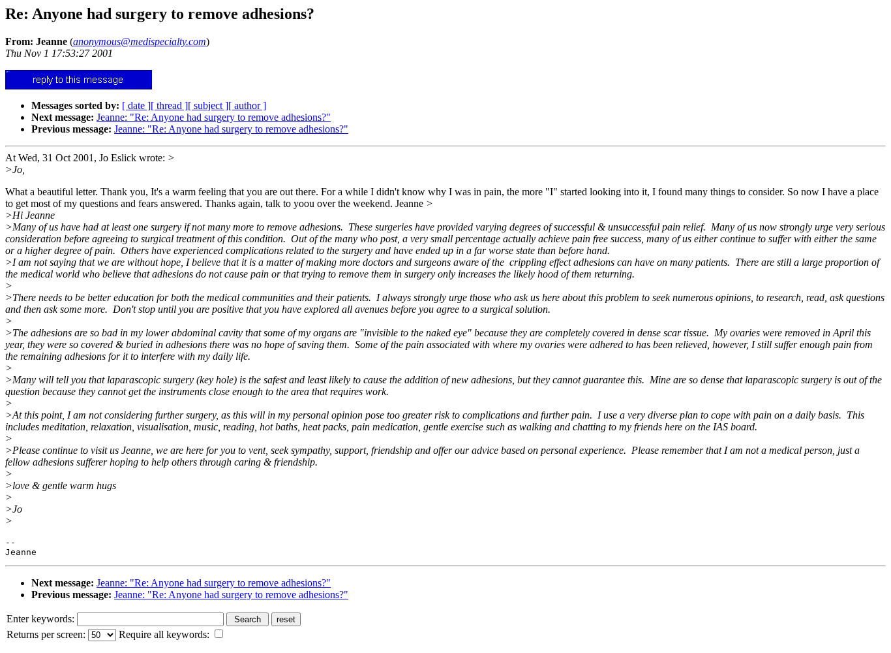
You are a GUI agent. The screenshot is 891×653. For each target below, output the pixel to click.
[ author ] (247, 105)
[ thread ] (169, 105)
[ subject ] (208, 105)
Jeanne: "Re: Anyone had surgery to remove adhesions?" (214, 117)
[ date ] (136, 105)
